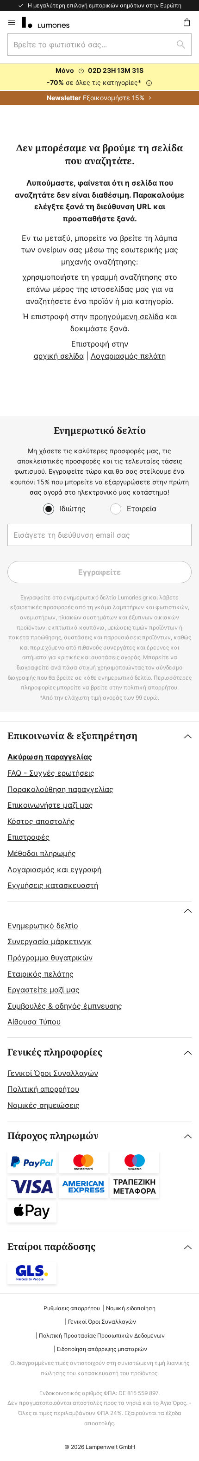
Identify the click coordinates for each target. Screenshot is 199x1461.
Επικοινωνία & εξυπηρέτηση (72, 736)
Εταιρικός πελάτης (40, 974)
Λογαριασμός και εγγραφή (54, 869)
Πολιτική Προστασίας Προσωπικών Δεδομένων (102, 1335)
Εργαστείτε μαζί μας (43, 990)
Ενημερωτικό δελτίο (42, 925)
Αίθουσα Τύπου (34, 1022)
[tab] (99, 811)
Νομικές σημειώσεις (43, 1105)
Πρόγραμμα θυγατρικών (50, 958)
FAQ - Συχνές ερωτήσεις (50, 773)
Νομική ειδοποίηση (130, 1308)
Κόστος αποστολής (41, 821)
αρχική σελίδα (59, 356)
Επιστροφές (28, 837)
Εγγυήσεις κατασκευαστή (52, 885)
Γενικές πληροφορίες (54, 1052)
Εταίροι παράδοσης (51, 1247)
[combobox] (99, 44)
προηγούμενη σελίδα (126, 316)
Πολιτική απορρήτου (43, 1089)
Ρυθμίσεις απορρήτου (72, 1308)
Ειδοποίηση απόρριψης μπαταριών (102, 1349)
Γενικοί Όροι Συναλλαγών (52, 1073)
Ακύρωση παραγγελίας (49, 756)
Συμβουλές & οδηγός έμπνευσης (64, 1006)
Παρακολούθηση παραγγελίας (60, 789)
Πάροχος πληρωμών (53, 1136)
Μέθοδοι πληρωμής (41, 853)
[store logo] (51, 22)
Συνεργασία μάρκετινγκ (49, 941)
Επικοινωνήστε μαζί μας (50, 805)
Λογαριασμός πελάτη (128, 356)
